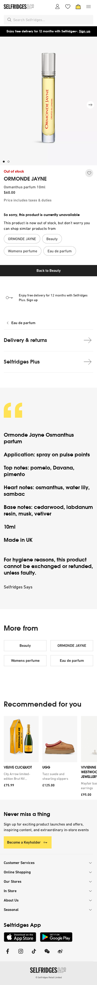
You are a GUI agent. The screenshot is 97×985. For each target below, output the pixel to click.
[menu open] (88, 6)
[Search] (9, 19)
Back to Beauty (48, 270)
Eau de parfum (23, 323)
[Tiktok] (34, 954)
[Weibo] (60, 954)
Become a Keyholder (24, 842)
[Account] (57, 6)
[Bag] (78, 6)
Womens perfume (25, 660)
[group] (48, 758)
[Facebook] (7, 954)
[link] (20, 776)
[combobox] (52, 20)
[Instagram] (20, 954)
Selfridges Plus (22, 361)
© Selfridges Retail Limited (49, 977)
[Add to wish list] (89, 173)
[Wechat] (47, 954)
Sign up (84, 31)
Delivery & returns (25, 340)
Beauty (25, 645)
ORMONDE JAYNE (25, 179)
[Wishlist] (68, 6)
